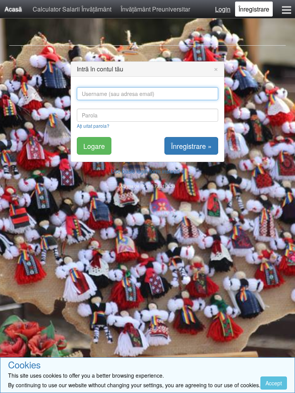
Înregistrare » (191, 146)
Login (222, 9)
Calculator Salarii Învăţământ (72, 9)
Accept (273, 383)
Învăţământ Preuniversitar (155, 9)
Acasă (13, 9)
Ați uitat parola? (93, 125)
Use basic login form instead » (147, 171)
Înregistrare (254, 9)
